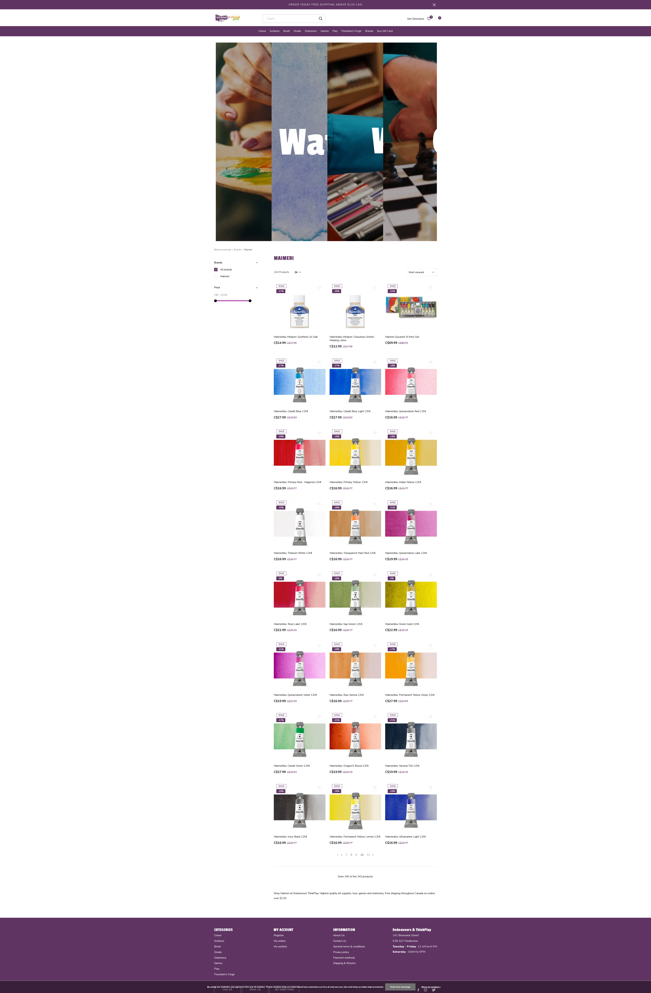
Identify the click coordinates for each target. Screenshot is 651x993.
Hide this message (400, 987)
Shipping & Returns (344, 963)
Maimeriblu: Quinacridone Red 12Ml (405, 411)
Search (320, 18)
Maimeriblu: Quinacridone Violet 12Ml (295, 695)
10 (361, 855)
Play (335, 31)
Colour (262, 31)
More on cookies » (431, 987)
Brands (369, 31)
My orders (280, 941)
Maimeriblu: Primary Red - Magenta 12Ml (297, 482)
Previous (338, 854)
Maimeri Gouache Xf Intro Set (402, 337)
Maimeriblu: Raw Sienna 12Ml (347, 695)
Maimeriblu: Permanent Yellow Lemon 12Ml (355, 836)
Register (279, 935)
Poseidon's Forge (351, 31)
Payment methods (344, 958)
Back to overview (222, 249)
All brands (226, 269)
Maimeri (224, 276)
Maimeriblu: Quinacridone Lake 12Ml (406, 553)
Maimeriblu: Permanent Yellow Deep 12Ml (410, 695)
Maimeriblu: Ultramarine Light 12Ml (405, 836)
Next (373, 854)
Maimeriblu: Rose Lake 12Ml (290, 624)
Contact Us (339, 941)
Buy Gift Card (385, 31)
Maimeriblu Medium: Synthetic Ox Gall (296, 337)
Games (325, 31)
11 (368, 855)
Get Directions (415, 19)
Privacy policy (341, 952)
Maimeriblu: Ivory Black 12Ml (290, 836)
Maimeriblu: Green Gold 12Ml (402, 624)
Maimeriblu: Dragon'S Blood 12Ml (349, 766)
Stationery (311, 31)
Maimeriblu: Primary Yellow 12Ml (349, 482)
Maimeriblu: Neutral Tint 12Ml (402, 766)
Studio (297, 31)
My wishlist (280, 946)
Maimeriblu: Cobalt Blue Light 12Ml (350, 411)
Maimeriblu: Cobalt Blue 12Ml (291, 411)
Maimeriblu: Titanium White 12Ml (293, 553)
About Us (339, 935)
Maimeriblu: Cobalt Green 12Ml (292, 766)
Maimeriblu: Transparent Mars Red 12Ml (353, 553)
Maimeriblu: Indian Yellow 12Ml (403, 482)
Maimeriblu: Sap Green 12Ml (346, 624)
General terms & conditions (349, 946)
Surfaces (275, 31)
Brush (286, 31)
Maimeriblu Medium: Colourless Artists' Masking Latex (352, 338)
